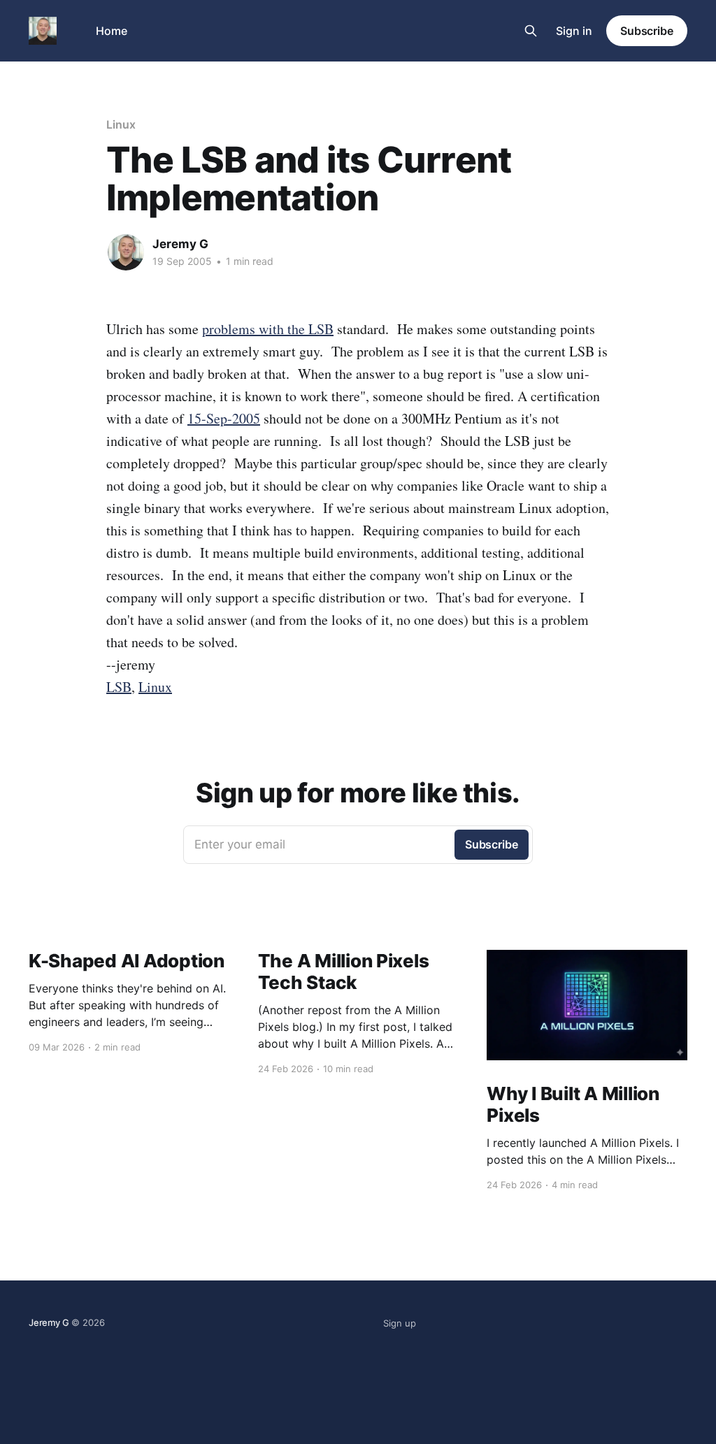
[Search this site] (531, 31)
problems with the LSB (268, 328)
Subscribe (646, 31)
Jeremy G (180, 244)
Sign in (574, 31)
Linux (121, 124)
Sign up (399, 1323)
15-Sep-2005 (223, 418)
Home (111, 31)
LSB (118, 686)
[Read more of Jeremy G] (125, 252)
